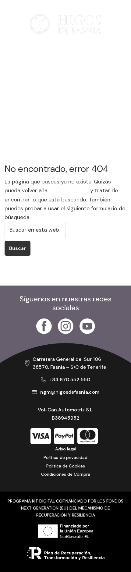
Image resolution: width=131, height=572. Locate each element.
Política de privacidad (65, 457)
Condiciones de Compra (65, 474)
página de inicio (69, 190)
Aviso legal (65, 449)
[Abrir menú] (14, 24)
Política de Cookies (65, 466)
